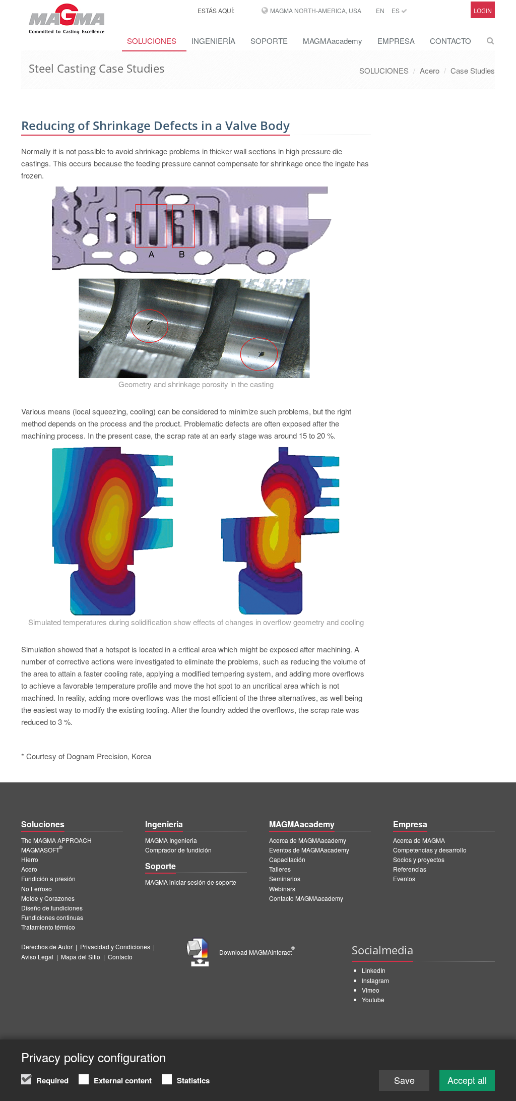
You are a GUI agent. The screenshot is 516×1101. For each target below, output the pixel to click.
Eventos (404, 878)
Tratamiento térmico (48, 927)
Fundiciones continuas (52, 917)
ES (396, 10)
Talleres (280, 869)
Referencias (409, 869)
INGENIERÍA (213, 40)
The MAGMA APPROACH (56, 840)
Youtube (373, 999)
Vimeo (370, 990)
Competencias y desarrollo (430, 849)
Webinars (282, 888)
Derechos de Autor (47, 946)
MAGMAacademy (332, 40)
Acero (429, 70)
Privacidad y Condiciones (115, 946)
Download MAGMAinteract (257, 952)
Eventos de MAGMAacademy (309, 849)
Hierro (29, 859)
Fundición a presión (48, 878)
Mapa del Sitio (80, 956)
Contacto (120, 956)
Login (483, 11)
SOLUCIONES (151, 40)
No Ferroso (36, 888)
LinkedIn (373, 970)
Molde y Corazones (48, 898)
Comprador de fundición (178, 849)
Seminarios (284, 878)
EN (380, 10)
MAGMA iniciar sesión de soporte (190, 882)
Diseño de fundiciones (52, 907)
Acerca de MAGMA (419, 840)
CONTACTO (450, 40)
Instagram (375, 980)
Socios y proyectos (418, 859)
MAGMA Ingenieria (171, 840)
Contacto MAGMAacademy (306, 898)
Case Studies (472, 70)
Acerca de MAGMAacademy (307, 840)
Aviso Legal (37, 956)
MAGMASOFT (41, 849)
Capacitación (287, 859)
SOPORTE (269, 40)
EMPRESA (396, 40)
